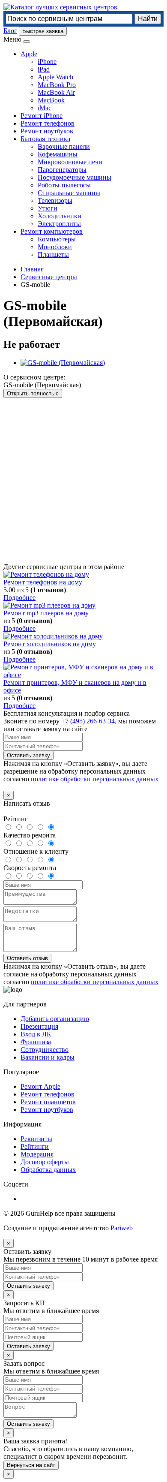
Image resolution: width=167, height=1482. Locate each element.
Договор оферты (45, 1162)
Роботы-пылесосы (64, 185)
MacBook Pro (57, 84)
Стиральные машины (69, 192)
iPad (44, 69)
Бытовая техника (45, 138)
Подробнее (19, 597)
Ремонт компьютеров (52, 231)
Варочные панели (64, 146)
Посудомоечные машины (74, 177)
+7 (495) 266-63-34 (88, 721)
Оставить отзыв (27, 958)
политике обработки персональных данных (94, 779)
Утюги (47, 208)
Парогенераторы (62, 169)
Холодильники (59, 216)
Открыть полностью (33, 393)
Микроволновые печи (70, 162)
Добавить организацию (55, 1018)
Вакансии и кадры (48, 1057)
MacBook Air (56, 92)
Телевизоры (55, 200)
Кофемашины (58, 154)
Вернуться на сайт (31, 1465)
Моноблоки (55, 246)
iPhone (47, 61)
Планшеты (53, 254)
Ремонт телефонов (48, 123)
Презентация (39, 1026)
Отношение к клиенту (36, 851)
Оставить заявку (28, 755)
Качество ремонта (29, 835)
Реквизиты (36, 1138)
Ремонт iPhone (42, 115)
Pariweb (121, 1228)
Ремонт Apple (40, 1086)
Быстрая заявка (42, 31)
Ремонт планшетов (48, 1101)
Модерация (37, 1154)
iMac (44, 107)
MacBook (51, 100)
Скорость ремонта (29, 867)
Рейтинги (35, 1146)
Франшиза (36, 1041)
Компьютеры (57, 239)
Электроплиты (59, 223)
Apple (29, 53)
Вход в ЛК (36, 1034)
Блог (10, 30)
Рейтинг (15, 818)
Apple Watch (55, 77)
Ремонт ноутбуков (47, 131)
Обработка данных (48, 1169)
